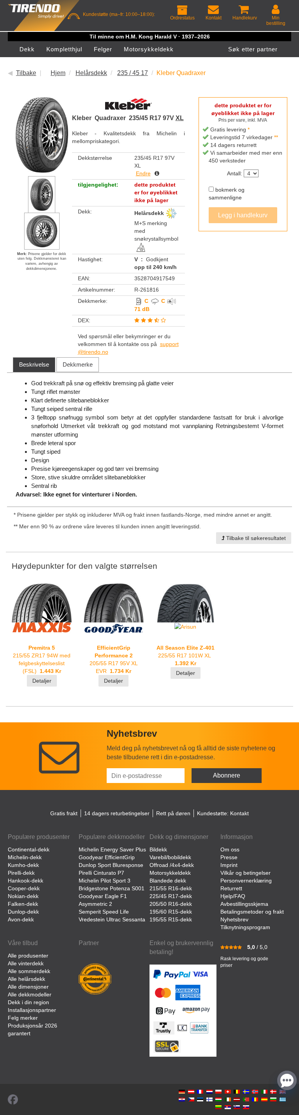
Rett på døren (173, 813)
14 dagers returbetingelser (117, 813)
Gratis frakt (63, 813)
